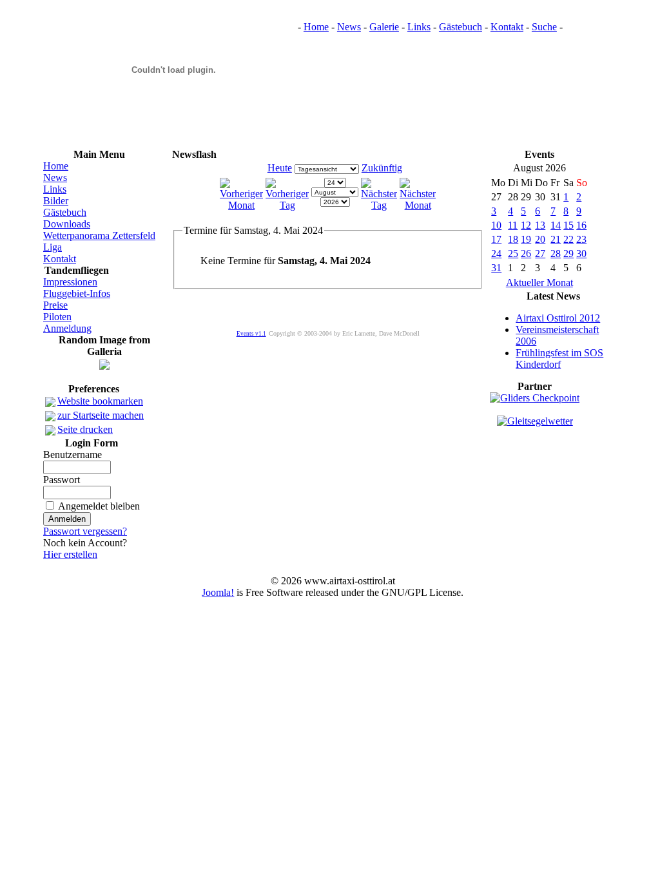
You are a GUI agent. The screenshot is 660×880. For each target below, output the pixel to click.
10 (496, 225)
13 (540, 225)
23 (581, 239)
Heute (279, 167)
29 (568, 253)
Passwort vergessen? (85, 531)
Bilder (55, 200)
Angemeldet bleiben (99, 506)
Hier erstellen (70, 554)
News (349, 26)
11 (513, 225)
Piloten (57, 316)
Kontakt (506, 26)
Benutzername (72, 454)
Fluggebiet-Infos (76, 293)
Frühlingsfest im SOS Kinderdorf (559, 358)
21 (555, 239)
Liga (52, 247)
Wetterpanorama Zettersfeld (99, 235)
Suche (544, 26)
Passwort (61, 479)
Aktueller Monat (539, 282)
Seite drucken (85, 429)
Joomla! (218, 592)
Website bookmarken (100, 401)
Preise (55, 305)
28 (555, 253)
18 (513, 239)
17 (496, 239)
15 (568, 225)
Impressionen (70, 281)
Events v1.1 (251, 333)
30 (581, 253)
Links (419, 26)
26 (526, 253)
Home (316, 26)
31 (496, 267)
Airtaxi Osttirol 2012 (558, 317)
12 (526, 225)
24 (496, 253)
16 (581, 225)
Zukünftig (382, 167)
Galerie (384, 26)
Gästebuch (460, 26)
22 (568, 239)
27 (540, 253)
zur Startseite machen (100, 415)
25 (513, 253)
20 (540, 239)
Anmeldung (67, 328)
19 (526, 239)
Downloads (66, 223)
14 (555, 225)
